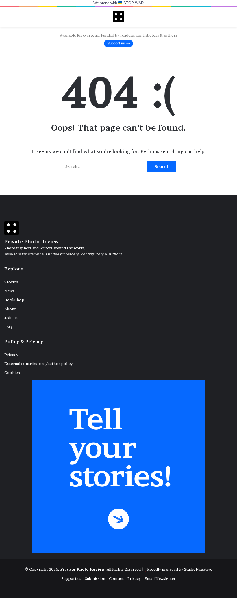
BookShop (14, 300)
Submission (95, 578)
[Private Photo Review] (118, 16)
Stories (11, 282)
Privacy (11, 354)
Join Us (11, 317)
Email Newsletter (160, 578)
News (9, 291)
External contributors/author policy (38, 363)
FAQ (8, 326)
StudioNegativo (198, 569)
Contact (116, 578)
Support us (71, 578)
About (10, 308)
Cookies (12, 372)
